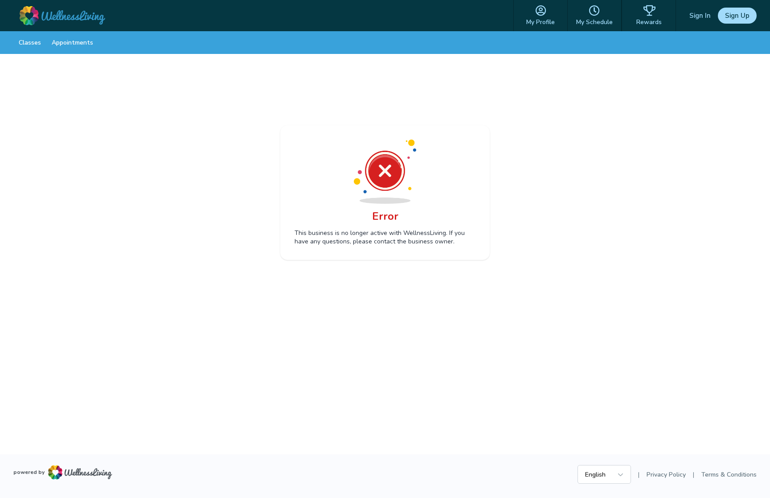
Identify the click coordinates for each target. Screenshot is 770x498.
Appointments (72, 42)
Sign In (700, 15)
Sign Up (737, 15)
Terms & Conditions (729, 474)
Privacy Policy (666, 474)
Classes (30, 42)
